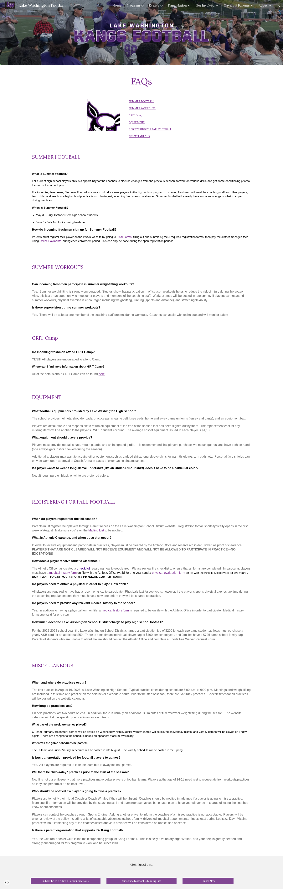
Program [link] (133, 5)
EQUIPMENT (137, 122)
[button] (278, 5)
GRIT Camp (135, 115)
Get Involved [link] (205, 5)
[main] (141, 80)
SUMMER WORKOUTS (142, 108)
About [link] (263, 5)
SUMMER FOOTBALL (141, 101)
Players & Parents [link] (237, 5)
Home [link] (116, 5)
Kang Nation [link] (177, 5)
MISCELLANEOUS (139, 136)
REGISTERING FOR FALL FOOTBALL (150, 129)
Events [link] (154, 5)
